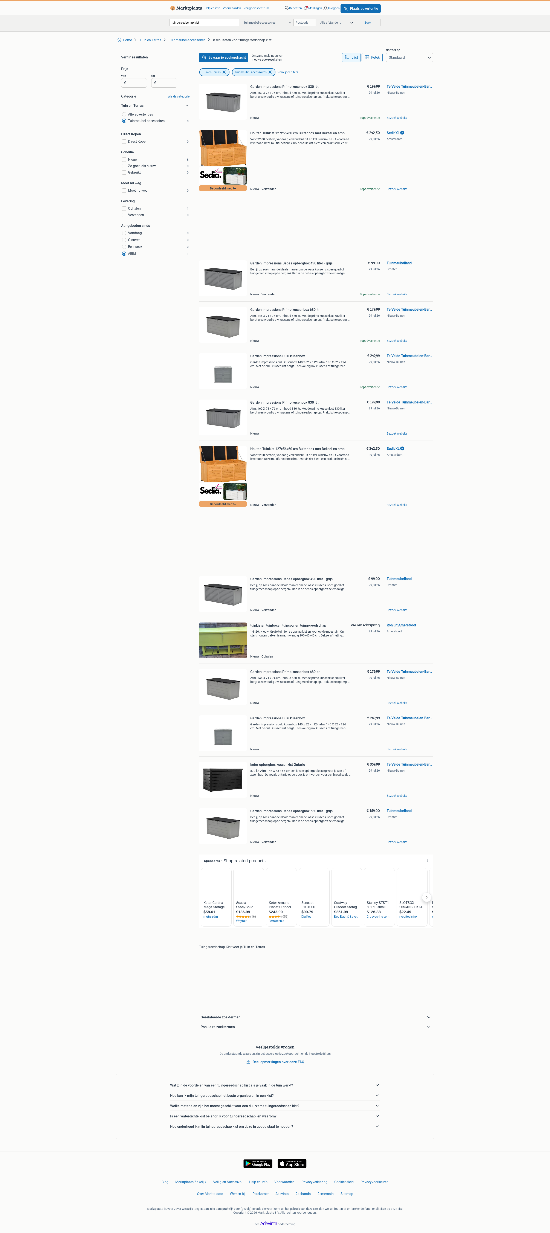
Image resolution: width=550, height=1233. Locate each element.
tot (153, 76)
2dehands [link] (303, 1194)
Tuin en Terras (211, 72)
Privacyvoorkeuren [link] (374, 1182)
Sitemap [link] (347, 1194)
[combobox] (204, 22)
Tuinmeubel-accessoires (251, 72)
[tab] (351, 57)
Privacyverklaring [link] (314, 1182)
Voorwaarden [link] (232, 8)
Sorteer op (393, 50)
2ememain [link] (326, 1194)
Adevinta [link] (282, 1194)
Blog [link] (165, 1182)
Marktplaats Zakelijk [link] (190, 1182)
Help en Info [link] (258, 1182)
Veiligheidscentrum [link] (256, 8)
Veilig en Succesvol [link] (227, 1182)
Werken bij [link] (238, 1194)
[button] (312, 8)
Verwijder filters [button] (288, 72)
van (123, 76)
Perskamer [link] (260, 1194)
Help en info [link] (212, 8)
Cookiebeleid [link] (344, 1182)
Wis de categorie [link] (178, 96)
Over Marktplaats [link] (210, 1194)
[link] (185, 8)
